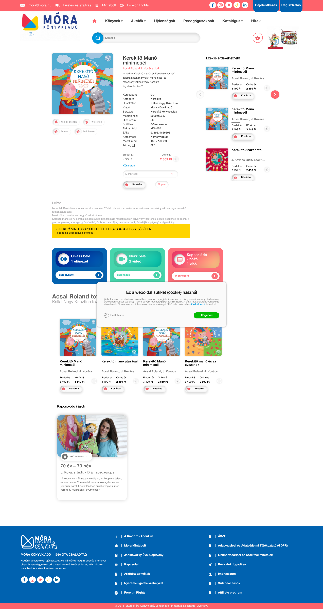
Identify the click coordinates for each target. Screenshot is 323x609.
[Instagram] (220, 5)
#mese (64, 131)
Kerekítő (156, 99)
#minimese (89, 131)
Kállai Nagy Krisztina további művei (85, 302)
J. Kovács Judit (150, 68)
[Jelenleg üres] (258, 38)
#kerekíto (97, 122)
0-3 (153, 95)
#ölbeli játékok (69, 122)
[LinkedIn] (245, 5)
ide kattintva (198, 304)
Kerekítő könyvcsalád (164, 112)
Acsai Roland (131, 68)
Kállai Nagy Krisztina (164, 103)
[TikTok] (237, 5)
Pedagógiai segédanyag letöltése (74, 233)
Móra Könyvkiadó (161, 107)
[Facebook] (212, 5)
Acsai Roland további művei (91, 297)
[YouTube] (228, 5)
